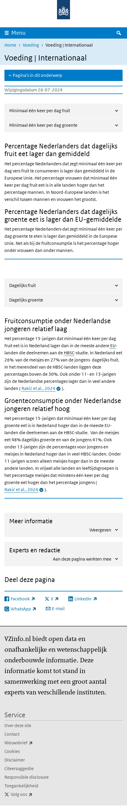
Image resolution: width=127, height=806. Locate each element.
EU (112, 345)
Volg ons (34, 794)
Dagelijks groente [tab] (26, 300)
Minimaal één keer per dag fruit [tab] (39, 110)
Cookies (12, 751)
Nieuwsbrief (31, 742)
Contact (11, 734)
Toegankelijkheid (21, 785)
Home (10, 45)
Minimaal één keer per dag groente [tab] (43, 125)
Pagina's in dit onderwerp (37, 75)
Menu (18, 32)
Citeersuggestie (19, 768)
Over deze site (17, 725)
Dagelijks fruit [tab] (22, 285)
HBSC (69, 353)
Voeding (31, 45)
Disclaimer (14, 760)
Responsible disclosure (26, 777)
